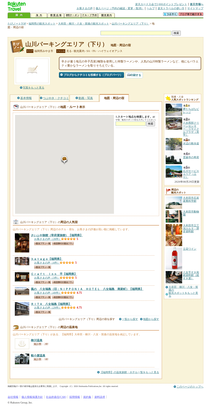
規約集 (87, 396)
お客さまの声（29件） (47, 307)
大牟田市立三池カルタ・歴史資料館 (191, 228)
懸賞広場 (56, 15)
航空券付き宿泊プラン (63, 243)
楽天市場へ (196, 4)
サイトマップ (195, 8)
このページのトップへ (190, 386)
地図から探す (151, 319)
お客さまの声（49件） (47, 292)
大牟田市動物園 (191, 213)
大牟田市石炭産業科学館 (191, 199)
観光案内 (106, 15)
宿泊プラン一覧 (42, 243)
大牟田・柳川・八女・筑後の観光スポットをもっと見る (183, 291)
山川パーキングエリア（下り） (130, 23)
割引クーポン (72, 15)
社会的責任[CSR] (56, 396)
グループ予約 (89, 15)
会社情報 (13, 396)
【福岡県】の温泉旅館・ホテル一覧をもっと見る (129, 372)
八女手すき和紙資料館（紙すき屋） (191, 275)
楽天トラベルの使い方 (171, 8)
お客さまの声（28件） (47, 239)
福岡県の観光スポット (42, 23)
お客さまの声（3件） (47, 277)
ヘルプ (151, 8)
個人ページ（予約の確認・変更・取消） (120, 8)
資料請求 (99, 396)
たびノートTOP (17, 23)
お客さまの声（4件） (47, 262)
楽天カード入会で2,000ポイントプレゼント (161, 4)
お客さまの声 (85, 8)
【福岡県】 (57, 235)
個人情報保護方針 (32, 396)
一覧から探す (130, 319)
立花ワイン (189, 248)
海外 (39, 15)
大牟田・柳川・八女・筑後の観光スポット (83, 23)
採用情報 (74, 396)
